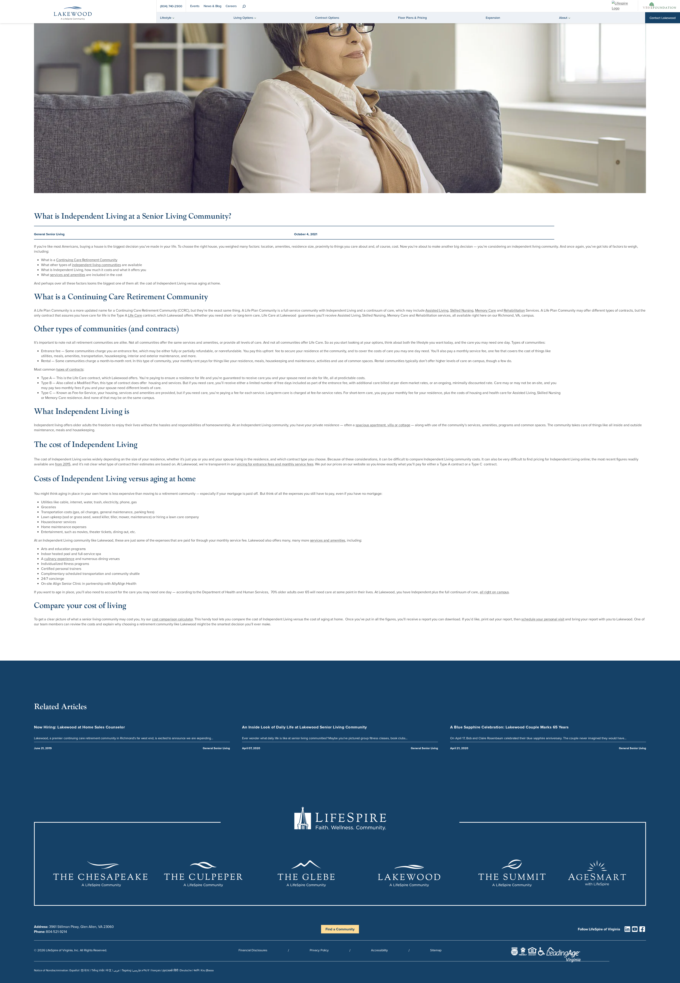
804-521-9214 (56, 931)
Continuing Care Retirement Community (86, 259)
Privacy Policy (319, 950)
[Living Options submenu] (255, 18)
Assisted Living (436, 310)
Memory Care (485, 310)
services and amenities (67, 274)
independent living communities (96, 264)
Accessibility (379, 950)
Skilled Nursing (462, 310)
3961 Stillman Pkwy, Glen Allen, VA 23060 (81, 926)
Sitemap (435, 950)
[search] (244, 7)
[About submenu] (569, 18)
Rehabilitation (514, 310)
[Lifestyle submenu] (173, 18)
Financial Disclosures (253, 950)
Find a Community (340, 929)
